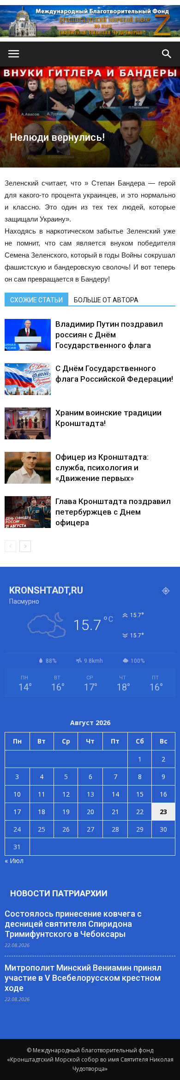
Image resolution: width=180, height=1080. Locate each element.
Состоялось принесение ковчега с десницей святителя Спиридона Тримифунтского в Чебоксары (73, 924)
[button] (167, 54)
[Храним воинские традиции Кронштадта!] (28, 423)
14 (115, 794)
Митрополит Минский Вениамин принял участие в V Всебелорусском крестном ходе (83, 978)
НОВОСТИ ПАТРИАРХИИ (59, 893)
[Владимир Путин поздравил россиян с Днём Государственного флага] (28, 335)
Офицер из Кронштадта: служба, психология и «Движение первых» (102, 467)
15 (140, 794)
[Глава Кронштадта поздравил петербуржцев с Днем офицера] (28, 512)
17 (17, 811)
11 (41, 794)
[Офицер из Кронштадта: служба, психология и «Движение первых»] (28, 468)
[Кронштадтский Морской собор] (90, 21)
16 (163, 794)
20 (90, 811)
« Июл (14, 860)
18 (41, 811)
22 (140, 811)
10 (17, 794)
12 (66, 794)
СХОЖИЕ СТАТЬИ (36, 300)
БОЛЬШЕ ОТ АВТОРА (106, 300)
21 (115, 811)
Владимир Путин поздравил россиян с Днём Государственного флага (109, 334)
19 (66, 811)
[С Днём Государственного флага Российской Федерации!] (28, 379)
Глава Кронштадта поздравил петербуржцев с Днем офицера (113, 512)
